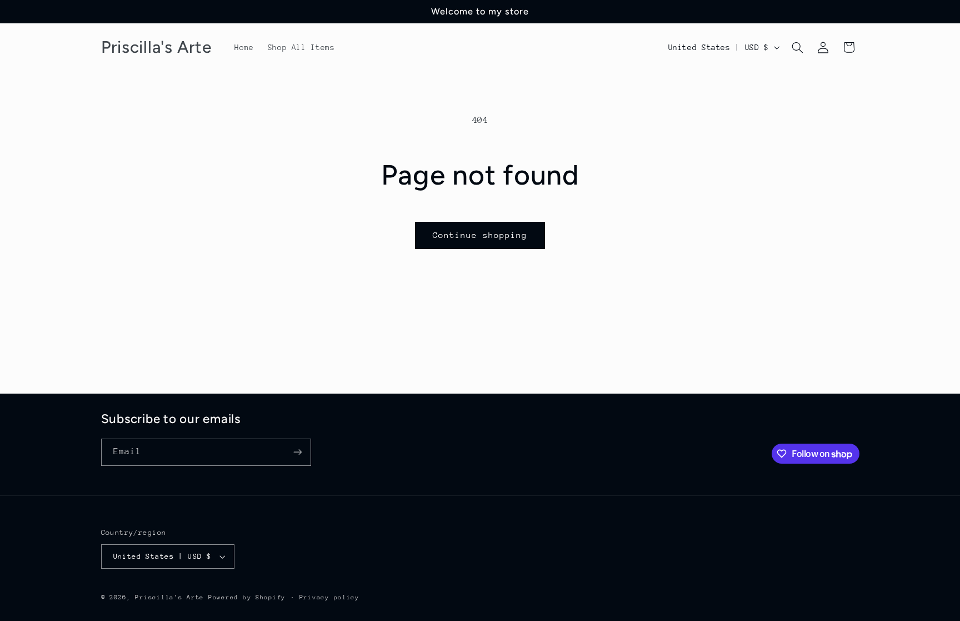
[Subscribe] (297, 452)
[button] (797, 47)
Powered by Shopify (247, 597)
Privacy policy (329, 597)
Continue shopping (480, 235)
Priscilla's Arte (169, 597)
